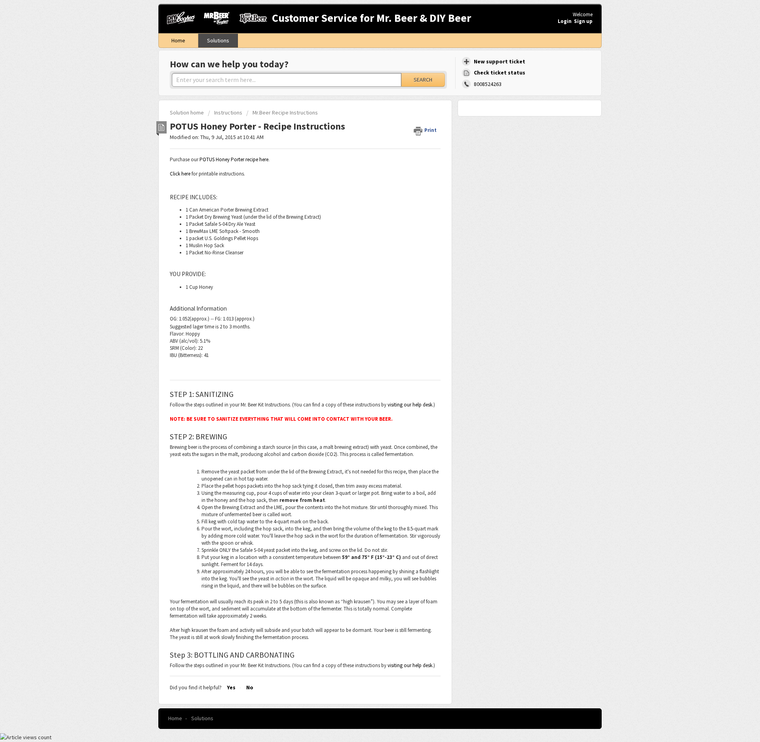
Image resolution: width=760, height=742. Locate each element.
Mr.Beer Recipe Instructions (285, 112)
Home (178, 40)
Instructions (228, 112)
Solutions (218, 40)
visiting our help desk (410, 404)
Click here (180, 173)
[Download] (365, 273)
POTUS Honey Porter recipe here (234, 159)
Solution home (187, 112)
